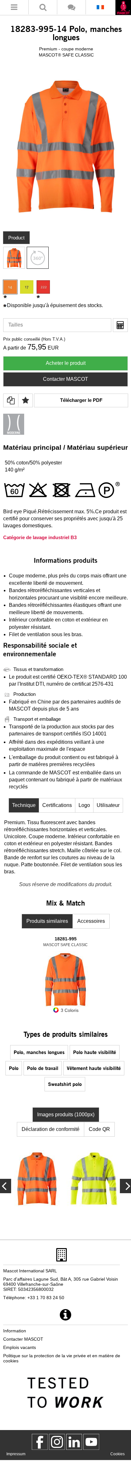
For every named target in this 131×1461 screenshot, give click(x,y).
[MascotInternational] (91, 1442)
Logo (84, 805)
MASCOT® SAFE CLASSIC (66, 54)
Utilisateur (108, 805)
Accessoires (91, 921)
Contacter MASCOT (65, 379)
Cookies (117, 1454)
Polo (13, 1068)
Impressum (15, 1454)
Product (16, 237)
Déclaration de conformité (50, 1129)
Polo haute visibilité (94, 1052)
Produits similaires (47, 921)
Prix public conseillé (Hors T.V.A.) (34, 339)
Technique (24, 805)
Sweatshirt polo (65, 1084)
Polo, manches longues (39, 1052)
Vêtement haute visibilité (94, 1068)
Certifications (57, 805)
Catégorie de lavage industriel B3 (40, 537)
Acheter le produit (66, 363)
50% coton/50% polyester (33, 462)
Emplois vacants (19, 1347)
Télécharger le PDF (81, 400)
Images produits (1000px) (65, 1114)
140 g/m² (14, 469)
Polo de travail (42, 1068)
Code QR (99, 1129)
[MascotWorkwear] (40, 1442)
